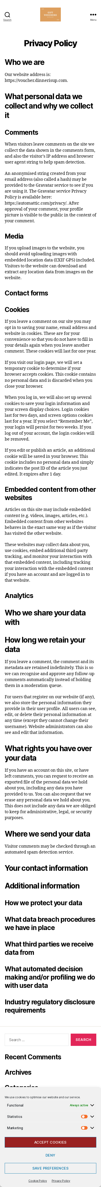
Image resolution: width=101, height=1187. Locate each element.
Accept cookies (50, 1142)
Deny (50, 1155)
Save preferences (50, 1168)
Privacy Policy (61, 1181)
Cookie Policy (37, 1181)
